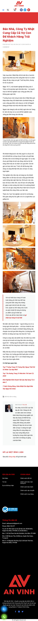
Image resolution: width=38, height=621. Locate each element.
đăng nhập (12, 457)
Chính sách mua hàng (26, 494)
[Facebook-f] (15, 611)
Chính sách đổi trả (25, 478)
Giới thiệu (5, 478)
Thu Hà (12, 44)
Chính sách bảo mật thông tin (26, 482)
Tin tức (4, 482)
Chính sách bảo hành (26, 487)
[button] (3, 10)
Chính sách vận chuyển (27, 490)
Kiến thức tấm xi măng (10, 396)
